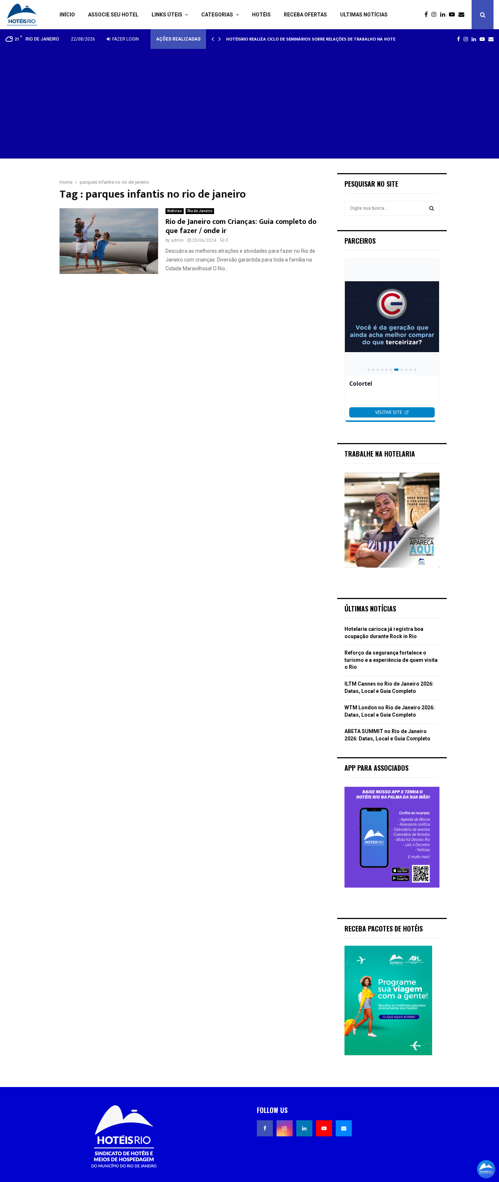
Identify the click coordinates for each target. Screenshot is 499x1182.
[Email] (463, 14)
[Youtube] (453, 14)
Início (67, 15)
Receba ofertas (305, 15)
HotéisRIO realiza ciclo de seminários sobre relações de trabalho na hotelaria (316, 39)
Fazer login (125, 39)
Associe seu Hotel (113, 15)
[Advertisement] (249, 104)
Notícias (174, 211)
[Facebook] (427, 14)
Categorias (217, 15)
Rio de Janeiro (199, 211)
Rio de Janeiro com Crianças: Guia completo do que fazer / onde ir (240, 226)
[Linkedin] (444, 14)
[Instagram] (435, 14)
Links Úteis (167, 15)
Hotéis (261, 15)
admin (177, 240)
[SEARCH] (431, 208)
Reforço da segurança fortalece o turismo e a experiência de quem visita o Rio (391, 660)
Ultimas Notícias (364, 15)
